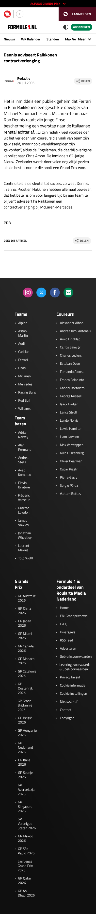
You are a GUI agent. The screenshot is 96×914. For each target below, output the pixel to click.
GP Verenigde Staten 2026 (27, 823)
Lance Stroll (68, 412)
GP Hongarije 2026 (27, 732)
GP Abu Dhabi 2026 (26, 893)
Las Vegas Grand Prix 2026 (25, 866)
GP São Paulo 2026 (26, 851)
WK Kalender (30, 39)
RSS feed (66, 640)
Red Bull (24, 400)
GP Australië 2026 (27, 598)
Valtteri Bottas (70, 494)
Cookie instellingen (73, 693)
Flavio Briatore (24, 485)
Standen (53, 39)
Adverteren (68, 648)
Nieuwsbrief (68, 702)
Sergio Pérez (69, 485)
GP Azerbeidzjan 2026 (27, 789)
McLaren (24, 376)
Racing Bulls (27, 392)
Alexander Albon (71, 323)
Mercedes (25, 384)
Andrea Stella (23, 460)
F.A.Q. (64, 624)
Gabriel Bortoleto (72, 388)
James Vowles (23, 522)
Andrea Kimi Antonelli (75, 331)
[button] (77, 14)
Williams (24, 409)
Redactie (23, 78)
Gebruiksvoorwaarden (76, 657)
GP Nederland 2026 (25, 747)
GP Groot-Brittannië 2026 (25, 705)
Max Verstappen (71, 445)
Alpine (22, 323)
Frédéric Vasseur (24, 497)
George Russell (70, 396)
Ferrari (23, 360)
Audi (21, 344)
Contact (65, 710)
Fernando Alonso (72, 372)
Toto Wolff (25, 558)
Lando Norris (69, 420)
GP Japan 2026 (24, 623)
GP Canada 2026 (26, 648)
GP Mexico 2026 (25, 838)
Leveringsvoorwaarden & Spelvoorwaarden (76, 667)
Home (64, 608)
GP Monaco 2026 (26, 661)
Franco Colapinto (72, 380)
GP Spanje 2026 (25, 775)
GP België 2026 (25, 720)
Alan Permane (24, 447)
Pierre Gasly (68, 477)
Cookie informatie (72, 685)
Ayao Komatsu (24, 472)
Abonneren (81, 27)
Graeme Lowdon (24, 510)
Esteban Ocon (70, 364)
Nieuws (9, 39)
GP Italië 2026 (24, 762)
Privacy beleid (70, 677)
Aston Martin (23, 333)
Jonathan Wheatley (25, 535)
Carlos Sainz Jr (70, 347)
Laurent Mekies (23, 548)
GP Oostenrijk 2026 (25, 688)
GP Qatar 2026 (24, 880)
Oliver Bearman (71, 461)
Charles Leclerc (70, 355)
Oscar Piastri (69, 469)
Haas (22, 368)
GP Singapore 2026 (25, 806)
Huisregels (67, 632)
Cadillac (23, 352)
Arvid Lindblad (70, 339)
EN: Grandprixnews (73, 616)
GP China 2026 (24, 610)
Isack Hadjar (69, 404)
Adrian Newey (23, 435)
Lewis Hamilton (71, 429)
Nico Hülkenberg (72, 453)
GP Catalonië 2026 (27, 673)
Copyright (67, 718)
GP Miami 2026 (25, 636)
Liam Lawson (69, 437)
